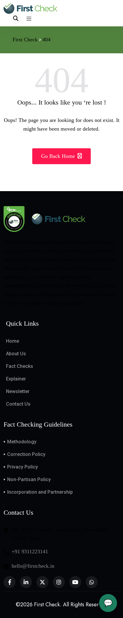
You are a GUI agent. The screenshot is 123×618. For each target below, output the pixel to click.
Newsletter (18, 391)
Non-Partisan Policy (29, 479)
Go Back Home (58, 156)
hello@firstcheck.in (33, 566)
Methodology (21, 442)
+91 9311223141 (30, 551)
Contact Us (18, 404)
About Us (16, 353)
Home (12, 341)
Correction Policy (26, 454)
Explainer (16, 379)
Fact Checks (19, 366)
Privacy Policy (22, 467)
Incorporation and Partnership (40, 492)
